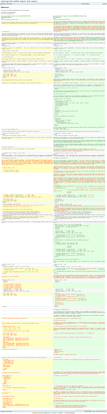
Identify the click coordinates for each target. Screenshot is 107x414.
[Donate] (41, 413)
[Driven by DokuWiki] (72, 413)
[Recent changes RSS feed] (35, 413)
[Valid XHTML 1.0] (53, 413)
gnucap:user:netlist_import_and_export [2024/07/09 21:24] (15, 16)
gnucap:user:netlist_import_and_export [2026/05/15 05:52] (67, 16)
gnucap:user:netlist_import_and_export (19, 1)
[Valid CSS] (60, 413)
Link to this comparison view (7, 13)
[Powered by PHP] (47, 413)
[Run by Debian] (66, 413)
